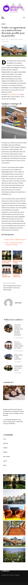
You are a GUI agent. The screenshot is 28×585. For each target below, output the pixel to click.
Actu (4, 439)
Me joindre (4, 575)
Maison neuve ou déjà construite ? (15, 240)
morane (6, 41)
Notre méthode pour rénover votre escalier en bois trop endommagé (12, 288)
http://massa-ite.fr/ (14, 94)
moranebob (20, 337)
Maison (3, 24)
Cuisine (5, 448)
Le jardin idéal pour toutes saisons (18, 368)
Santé (5, 461)
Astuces (5, 443)
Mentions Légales (14, 575)
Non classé (6, 456)
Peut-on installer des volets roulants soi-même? (18, 345)
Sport (5, 465)
